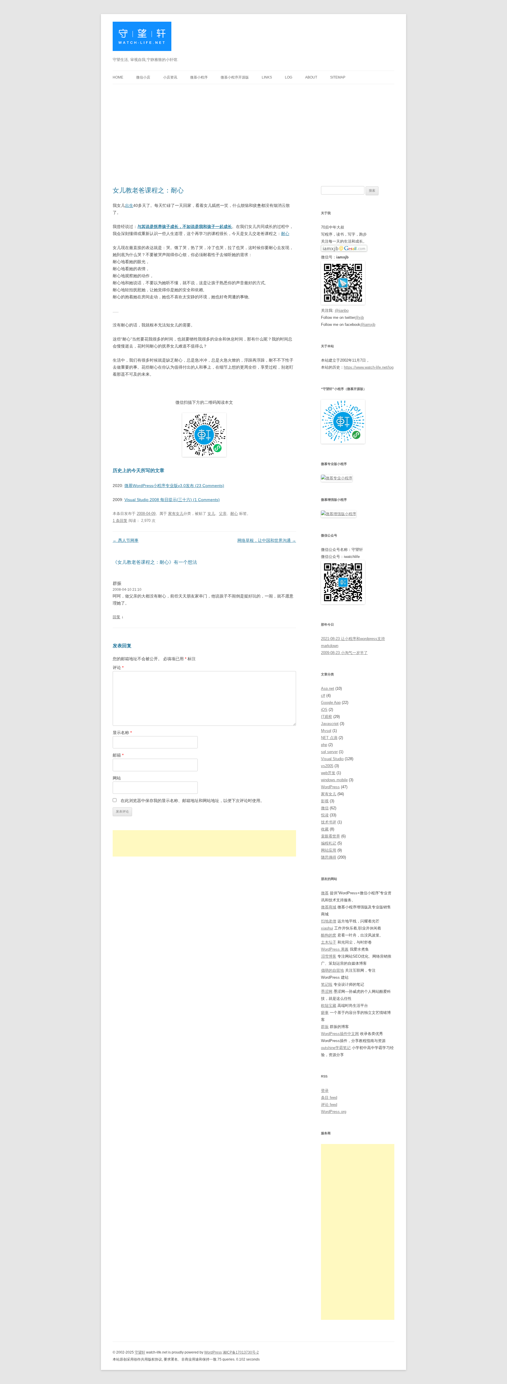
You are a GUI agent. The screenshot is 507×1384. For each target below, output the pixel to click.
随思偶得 (328, 857)
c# (323, 695)
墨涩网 (326, 991)
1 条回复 (120, 520)
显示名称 (122, 732)
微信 (325, 808)
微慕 (325, 893)
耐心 (285, 233)
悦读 (325, 815)
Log (288, 77)
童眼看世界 (330, 836)
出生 (129, 205)
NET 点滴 (329, 738)
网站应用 (328, 850)
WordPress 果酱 (335, 949)
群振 (117, 583)
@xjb (359, 317)
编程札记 (328, 843)
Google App (331, 702)
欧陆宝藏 (328, 1005)
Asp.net (327, 688)
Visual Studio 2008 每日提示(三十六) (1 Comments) (172, 499)
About (311, 77)
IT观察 (326, 716)
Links (267, 77)
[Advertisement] (253, 128)
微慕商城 (328, 907)
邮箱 (118, 755)
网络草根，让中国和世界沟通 (266, 540)
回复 (116, 617)
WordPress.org (333, 1111)
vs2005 (327, 766)
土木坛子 (328, 942)
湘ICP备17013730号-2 (241, 1352)
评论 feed (329, 1104)
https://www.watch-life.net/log (368, 367)
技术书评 (328, 822)
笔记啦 (326, 984)
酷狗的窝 (328, 935)
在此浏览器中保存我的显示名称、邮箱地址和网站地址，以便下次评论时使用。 (192, 800)
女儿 (211, 513)
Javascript (330, 723)
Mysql (326, 730)
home (118, 77)
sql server (329, 752)
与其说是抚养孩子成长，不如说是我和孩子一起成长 (184, 226)
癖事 (325, 1012)
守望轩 (140, 1352)
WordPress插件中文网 (340, 1033)
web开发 (328, 773)
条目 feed (329, 1097)
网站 (117, 778)
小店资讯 (170, 77)
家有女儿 (175, 513)
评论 (118, 667)
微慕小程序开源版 (235, 77)
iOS (324, 709)
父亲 (223, 513)
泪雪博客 (328, 956)
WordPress (330, 787)
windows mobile (334, 780)
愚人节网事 (125, 540)
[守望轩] (142, 38)
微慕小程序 (199, 77)
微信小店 (143, 77)
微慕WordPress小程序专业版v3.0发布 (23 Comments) (174, 485)
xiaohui (327, 928)
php (324, 745)
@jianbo (342, 310)
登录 (325, 1090)
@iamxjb (367, 324)
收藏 (325, 829)
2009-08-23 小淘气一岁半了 (344, 653)
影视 (325, 801)
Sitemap (337, 77)
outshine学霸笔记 (336, 1048)
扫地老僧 (328, 921)
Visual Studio (332, 759)
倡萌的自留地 (332, 970)
